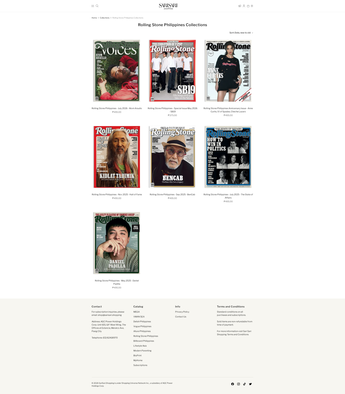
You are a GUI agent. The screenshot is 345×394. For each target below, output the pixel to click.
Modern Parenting (142, 350)
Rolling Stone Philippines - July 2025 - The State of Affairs (228, 196)
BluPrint (137, 355)
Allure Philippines (142, 331)
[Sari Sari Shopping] (168, 6)
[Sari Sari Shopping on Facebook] (233, 384)
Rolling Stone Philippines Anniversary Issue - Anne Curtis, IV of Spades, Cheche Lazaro (228, 110)
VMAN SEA (138, 316)
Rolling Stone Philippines (145, 336)
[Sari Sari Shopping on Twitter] (250, 384)
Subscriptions (140, 365)
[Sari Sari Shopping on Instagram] (239, 384)
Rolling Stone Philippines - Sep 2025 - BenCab (172, 194)
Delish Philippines (142, 321)
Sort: (240, 32)
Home (94, 18)
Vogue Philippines (142, 326)
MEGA (136, 312)
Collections (104, 18)
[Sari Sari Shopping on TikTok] (244, 384)
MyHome (137, 360)
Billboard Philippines (143, 341)
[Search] (97, 6)
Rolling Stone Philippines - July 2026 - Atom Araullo (117, 108)
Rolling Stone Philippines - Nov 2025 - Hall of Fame (117, 194)
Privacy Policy (182, 312)
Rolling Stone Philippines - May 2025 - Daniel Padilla (117, 282)
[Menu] (93, 6)
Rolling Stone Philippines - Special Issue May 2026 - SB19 (172, 110)
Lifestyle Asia (140, 346)
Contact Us (180, 316)
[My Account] (239, 6)
